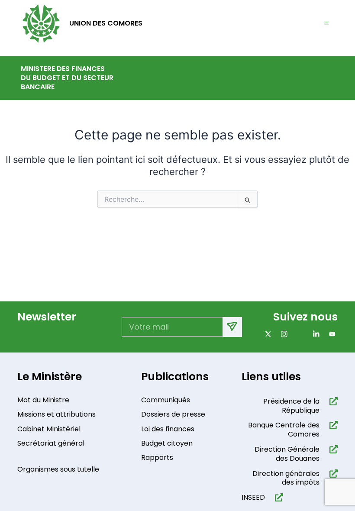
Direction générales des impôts (286, 478)
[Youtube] (331, 334)
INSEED (253, 497)
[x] (266, 334)
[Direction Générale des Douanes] (332, 449)
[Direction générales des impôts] (332, 473)
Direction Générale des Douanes (287, 453)
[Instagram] (282, 334)
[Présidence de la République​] (332, 401)
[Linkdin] (315, 334)
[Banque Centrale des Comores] (332, 425)
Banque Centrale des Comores (284, 429)
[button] (328, 78)
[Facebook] (298, 334)
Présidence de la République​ (291, 405)
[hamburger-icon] (326, 23)
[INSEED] (277, 497)
